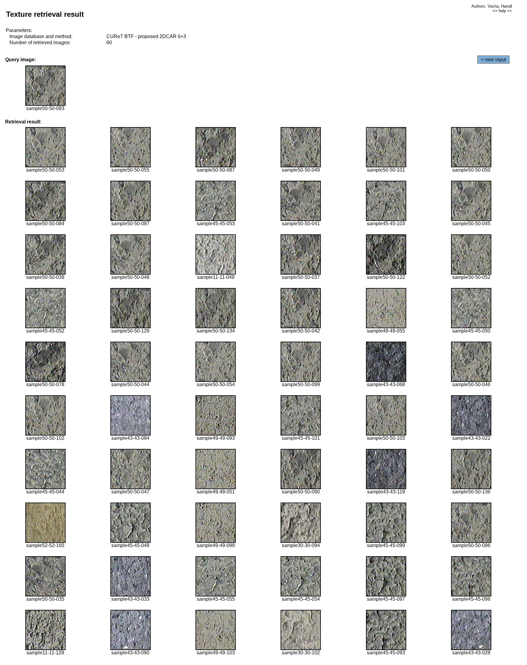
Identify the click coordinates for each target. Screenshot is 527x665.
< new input (493, 59)
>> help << (502, 11)
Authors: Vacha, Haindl (491, 6)
